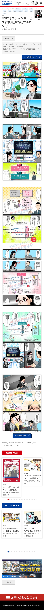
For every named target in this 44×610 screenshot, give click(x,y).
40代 (5, 11)
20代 (31, 11)
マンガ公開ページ (30, 57)
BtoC (26, 11)
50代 (10, 11)
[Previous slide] (3, 478)
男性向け (18, 8)
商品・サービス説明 (18, 11)
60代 (5, 13)
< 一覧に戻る (8, 38)
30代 (31, 8)
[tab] (8, 499)
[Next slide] (40, 478)
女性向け (25, 8)
